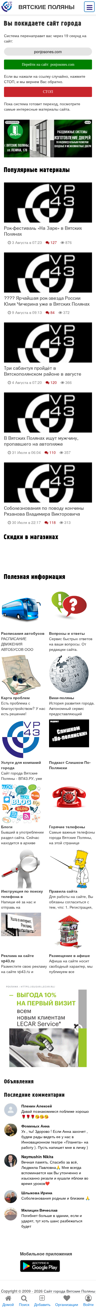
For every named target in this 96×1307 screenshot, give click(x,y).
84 (52, 312)
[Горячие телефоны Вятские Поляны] (72, 804)
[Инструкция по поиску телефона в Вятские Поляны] (24, 868)
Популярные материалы (37, 170)
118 (52, 522)
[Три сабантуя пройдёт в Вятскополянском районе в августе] (48, 351)
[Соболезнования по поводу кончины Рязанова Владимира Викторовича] (48, 491)
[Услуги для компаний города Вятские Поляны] (24, 739)
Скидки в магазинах (31, 537)
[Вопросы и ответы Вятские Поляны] (72, 610)
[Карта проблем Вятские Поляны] (24, 675)
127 (53, 242)
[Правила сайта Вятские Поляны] (72, 868)
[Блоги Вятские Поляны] (24, 804)
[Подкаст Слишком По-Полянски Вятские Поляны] (72, 739)
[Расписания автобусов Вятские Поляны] (24, 610)
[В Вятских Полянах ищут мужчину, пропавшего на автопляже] (48, 421)
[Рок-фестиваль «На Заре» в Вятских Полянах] (48, 211)
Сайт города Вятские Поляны (69, 1291)
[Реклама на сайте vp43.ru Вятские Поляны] (24, 933)
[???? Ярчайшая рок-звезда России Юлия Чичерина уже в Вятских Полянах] (48, 281)
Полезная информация (34, 577)
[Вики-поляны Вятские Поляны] (72, 675)
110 (52, 452)
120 (53, 382)
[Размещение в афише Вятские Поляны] (72, 933)
